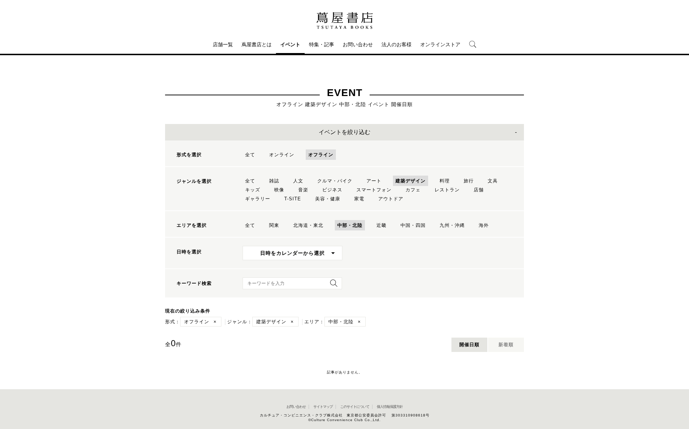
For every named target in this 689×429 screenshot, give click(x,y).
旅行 (469, 180)
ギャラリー (257, 198)
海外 (484, 225)
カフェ (413, 189)
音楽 (303, 189)
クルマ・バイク (334, 180)
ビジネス (332, 189)
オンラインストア (440, 44)
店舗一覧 (223, 44)
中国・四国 (413, 225)
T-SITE (292, 198)
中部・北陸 (349, 225)
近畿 (381, 225)
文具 (493, 180)
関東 (274, 225)
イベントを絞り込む (344, 132)
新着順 (506, 344)
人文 (298, 180)
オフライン (320, 154)
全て (250, 154)
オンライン (281, 154)
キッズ (252, 189)
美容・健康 (327, 198)
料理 (445, 180)
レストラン (447, 189)
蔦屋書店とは (257, 44)
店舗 (479, 189)
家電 (359, 198)
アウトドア (390, 198)
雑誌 (274, 180)
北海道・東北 (308, 225)
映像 (279, 189)
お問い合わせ (358, 44)
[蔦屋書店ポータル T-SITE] (344, 20)
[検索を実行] (332, 285)
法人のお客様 (396, 44)
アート (373, 180)
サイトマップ (323, 407)
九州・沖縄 (452, 225)
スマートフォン (374, 189)
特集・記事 (321, 44)
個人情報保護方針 (390, 407)
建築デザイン (410, 180)
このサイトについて (354, 407)
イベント (290, 44)
